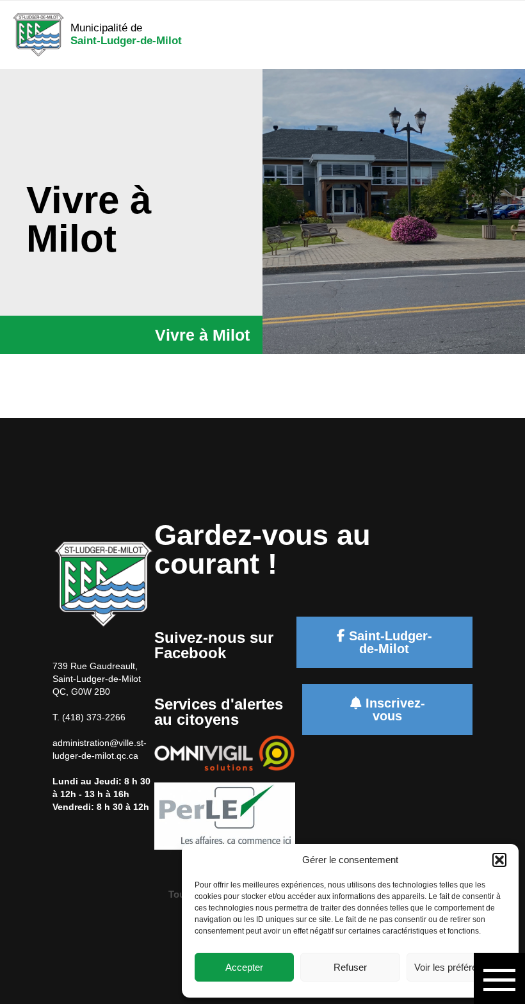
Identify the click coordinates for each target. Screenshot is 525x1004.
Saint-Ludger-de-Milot (388, 642)
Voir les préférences (455, 967)
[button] (499, 860)
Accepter (244, 967)
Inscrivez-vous (393, 709)
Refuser (350, 967)
